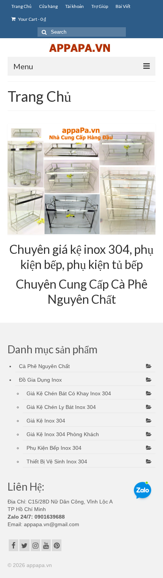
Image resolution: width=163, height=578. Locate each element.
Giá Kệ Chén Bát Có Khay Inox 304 (69, 393)
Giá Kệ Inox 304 (46, 421)
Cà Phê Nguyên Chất (44, 366)
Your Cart (31, 19)
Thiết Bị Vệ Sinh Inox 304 (57, 461)
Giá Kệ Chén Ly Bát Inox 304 (61, 407)
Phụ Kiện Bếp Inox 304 (54, 448)
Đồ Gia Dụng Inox (40, 380)
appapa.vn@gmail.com (50, 524)
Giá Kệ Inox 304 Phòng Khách (63, 434)
